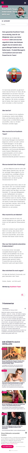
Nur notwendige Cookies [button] (20, 446)
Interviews (4, 6)
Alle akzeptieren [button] (7, 446)
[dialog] (14, 442)
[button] (14, 450)
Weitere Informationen (12, 443)
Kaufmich (5, 39)
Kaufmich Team (15, 286)
